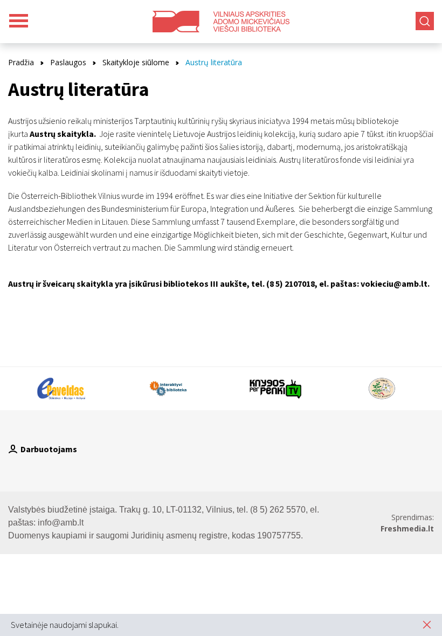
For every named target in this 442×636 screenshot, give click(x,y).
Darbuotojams (48, 449)
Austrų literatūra (213, 62)
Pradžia (21, 62)
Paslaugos (68, 62)
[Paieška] (425, 21)
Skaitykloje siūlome (135, 62)
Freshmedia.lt (407, 528)
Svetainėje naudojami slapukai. (65, 624)
